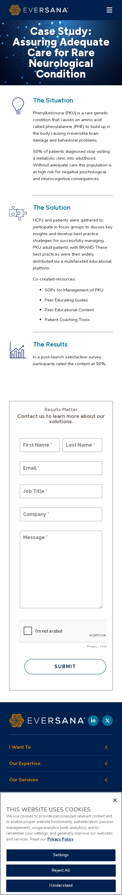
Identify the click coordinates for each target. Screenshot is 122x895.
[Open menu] (109, 10)
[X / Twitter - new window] (107, 720)
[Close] (114, 800)
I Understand (61, 885)
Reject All (61, 870)
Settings (61, 855)
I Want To (20, 747)
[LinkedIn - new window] (93, 720)
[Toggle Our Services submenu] (106, 779)
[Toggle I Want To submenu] (106, 747)
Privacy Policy (60, 839)
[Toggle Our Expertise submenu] (106, 763)
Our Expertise (25, 764)
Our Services (23, 780)
